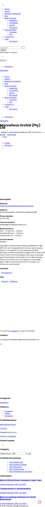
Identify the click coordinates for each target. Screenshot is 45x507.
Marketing (13, 20)
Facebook (8, 411)
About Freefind (10, 30)
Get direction (6, 273)
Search (7, 11)
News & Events (10, 18)
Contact (3, 428)
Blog (6, 16)
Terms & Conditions (8, 436)
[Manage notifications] (39, 502)
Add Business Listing (8, 424)
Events (12, 25)
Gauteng (4, 281)
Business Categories (13, 13)
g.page (3, 134)
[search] (23, 47)
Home (7, 9)
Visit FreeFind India (16, 469)
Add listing (4, 70)
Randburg (13, 281)
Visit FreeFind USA (16, 462)
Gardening (4, 402)
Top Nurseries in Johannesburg (15, 488)
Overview (13, 32)
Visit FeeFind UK (15, 467)
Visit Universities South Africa (20, 471)
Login (7, 39)
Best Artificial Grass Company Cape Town (21, 480)
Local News (13, 23)
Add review (11, 134)
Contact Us (9, 37)
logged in (14, 331)
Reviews (8, 145)
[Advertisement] (22, 173)
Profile (7, 143)
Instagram (9, 416)
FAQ (10, 34)
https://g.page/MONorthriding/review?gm (17, 206)
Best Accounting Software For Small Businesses (18, 498)
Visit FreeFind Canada (18, 464)
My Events (13, 27)
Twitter (7, 413)
